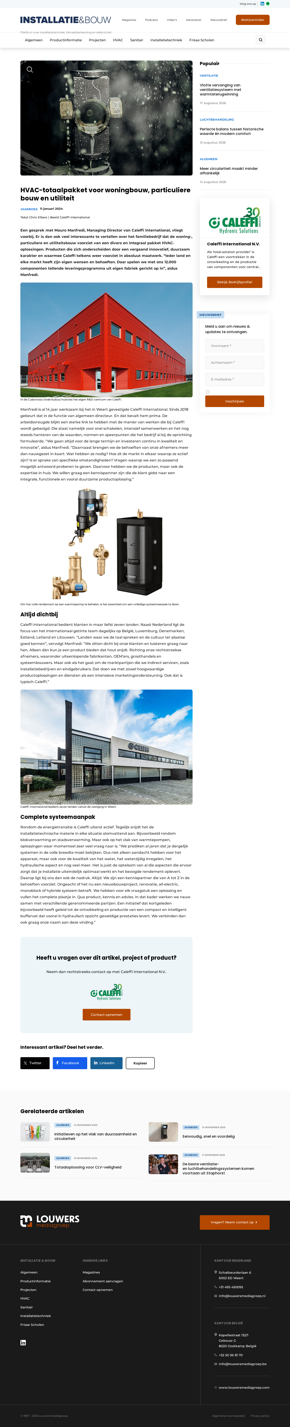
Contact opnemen (98, 1290)
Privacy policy (260, 1415)
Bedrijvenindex (252, 20)
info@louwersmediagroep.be (243, 1364)
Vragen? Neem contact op (232, 1222)
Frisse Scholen (201, 40)
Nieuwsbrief (218, 20)
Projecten (97, 40)
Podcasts (151, 20)
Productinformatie (66, 40)
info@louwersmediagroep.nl (242, 1296)
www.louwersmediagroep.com (244, 1388)
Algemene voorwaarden (228, 1415)
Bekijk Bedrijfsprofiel (234, 282)
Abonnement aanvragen (103, 1281)
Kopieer (140, 1063)
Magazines (129, 20)
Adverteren (193, 20)
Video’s (172, 20)
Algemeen (34, 40)
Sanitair (136, 40)
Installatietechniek (166, 40)
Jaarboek (29, 209)
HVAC (118, 40)
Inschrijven (234, 401)
